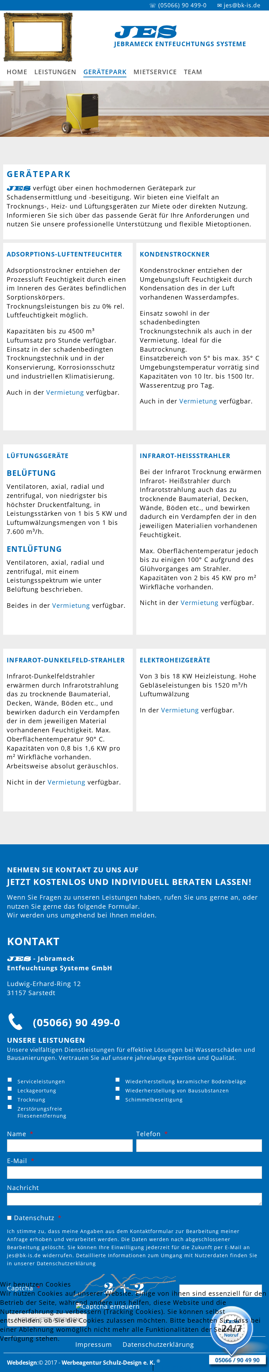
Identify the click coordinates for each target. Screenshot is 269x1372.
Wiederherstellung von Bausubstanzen (177, 1090)
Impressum (175, 1367)
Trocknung (32, 1099)
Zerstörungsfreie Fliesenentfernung (42, 1112)
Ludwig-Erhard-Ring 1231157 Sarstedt (44, 988)
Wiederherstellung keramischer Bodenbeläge (185, 1081)
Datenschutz (34, 1217)
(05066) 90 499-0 (76, 1022)
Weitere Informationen (112, 1367)
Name (16, 1134)
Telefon (148, 1134)
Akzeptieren (22, 1356)
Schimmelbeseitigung (154, 1099)
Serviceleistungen (41, 1081)
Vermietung (65, 392)
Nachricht (23, 1187)
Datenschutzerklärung (66, 1263)
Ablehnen (65, 1356)
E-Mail (17, 1161)
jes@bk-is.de (24, 1255)
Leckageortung (37, 1090)
